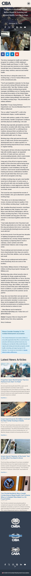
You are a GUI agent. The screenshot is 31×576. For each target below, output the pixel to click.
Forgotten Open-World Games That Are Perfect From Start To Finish (15, 381)
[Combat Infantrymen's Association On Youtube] (25, 27)
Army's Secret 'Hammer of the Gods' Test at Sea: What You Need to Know (15, 457)
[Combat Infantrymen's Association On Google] (17, 27)
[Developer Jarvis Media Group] (15, 566)
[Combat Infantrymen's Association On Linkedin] (21, 27)
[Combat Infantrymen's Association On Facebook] (5, 27)
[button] (28, 3)
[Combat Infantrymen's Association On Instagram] (13, 27)
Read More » (4, 397)
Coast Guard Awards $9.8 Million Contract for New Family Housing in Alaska (15, 420)
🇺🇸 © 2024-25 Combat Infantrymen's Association (15, 573)
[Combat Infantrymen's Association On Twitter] (9, 27)
